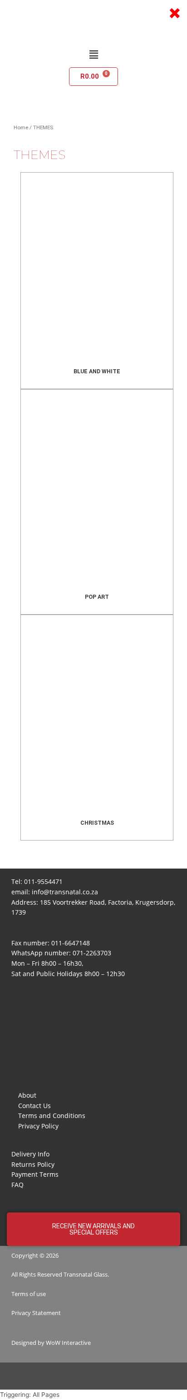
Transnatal (78, 1274)
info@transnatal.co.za (65, 892)
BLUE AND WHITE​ (97, 371)
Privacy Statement (36, 1313)
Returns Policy (32, 1164)
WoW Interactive (68, 1343)
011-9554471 (43, 881)
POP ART (97, 597)
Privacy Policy (38, 1126)
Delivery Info (30, 1154)
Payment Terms (35, 1174)
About (27, 1095)
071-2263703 (92, 953)
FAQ (17, 1184)
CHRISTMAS (97, 823)
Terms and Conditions (51, 1115)
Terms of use (28, 1294)
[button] (93, 54)
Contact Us (34, 1105)
